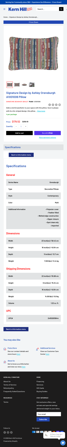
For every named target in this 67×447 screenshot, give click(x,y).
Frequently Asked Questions (14, 391)
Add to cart (19, 133)
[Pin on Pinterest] (53, 104)
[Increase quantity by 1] (26, 126)
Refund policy (8, 388)
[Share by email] (59, 104)
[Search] (61, 9)
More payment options (47, 137)
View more (41, 111)
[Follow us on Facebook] (4, 432)
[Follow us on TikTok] (11, 432)
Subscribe (43, 419)
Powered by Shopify (10, 441)
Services (40, 385)
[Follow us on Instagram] (8, 432)
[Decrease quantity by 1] (16, 126)
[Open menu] (4, 9)
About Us (6, 381)
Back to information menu (21, 155)
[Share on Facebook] (49, 104)
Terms (5, 402)
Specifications (13, 147)
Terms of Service (9, 385)
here (18, 354)
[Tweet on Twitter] (56, 104)
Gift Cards (40, 388)
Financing (40, 381)
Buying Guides (42, 391)
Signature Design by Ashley (17, 102)
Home (5, 17)
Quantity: (9, 126)
